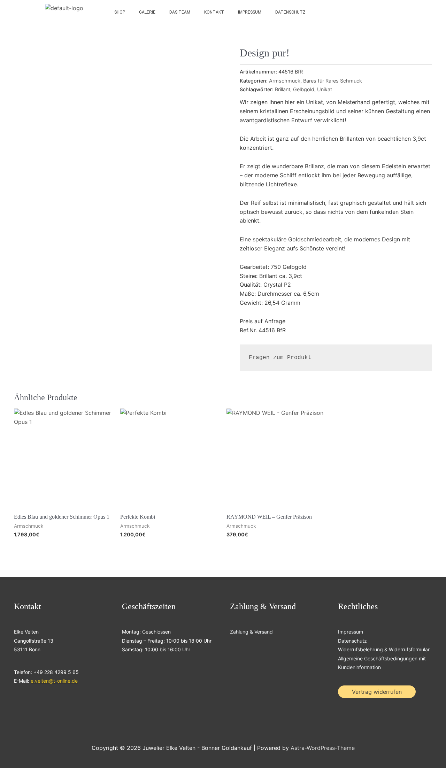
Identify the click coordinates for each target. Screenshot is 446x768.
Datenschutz (290, 12)
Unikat (324, 89)
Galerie (147, 12)
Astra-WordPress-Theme (323, 747)
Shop (119, 12)
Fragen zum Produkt (280, 358)
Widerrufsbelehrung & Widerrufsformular (384, 649)
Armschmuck (284, 81)
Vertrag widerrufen (377, 691)
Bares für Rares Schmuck (332, 81)
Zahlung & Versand (251, 632)
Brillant (282, 89)
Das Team (179, 12)
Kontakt (214, 12)
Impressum (249, 12)
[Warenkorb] (404, 12)
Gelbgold (303, 89)
